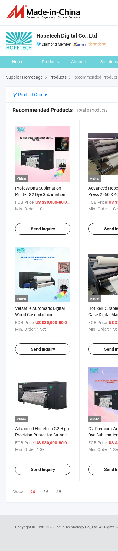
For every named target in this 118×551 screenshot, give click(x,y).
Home (17, 62)
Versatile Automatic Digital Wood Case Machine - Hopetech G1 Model (40, 314)
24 (32, 492)
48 (58, 492)
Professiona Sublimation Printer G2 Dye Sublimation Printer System (40, 194)
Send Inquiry (43, 228)
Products (50, 62)
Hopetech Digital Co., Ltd (66, 36)
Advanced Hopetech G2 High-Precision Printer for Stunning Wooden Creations (42, 435)
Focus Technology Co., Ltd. (76, 526)
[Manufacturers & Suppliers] (44, 12)
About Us (79, 62)
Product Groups (32, 94)
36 (45, 492)
